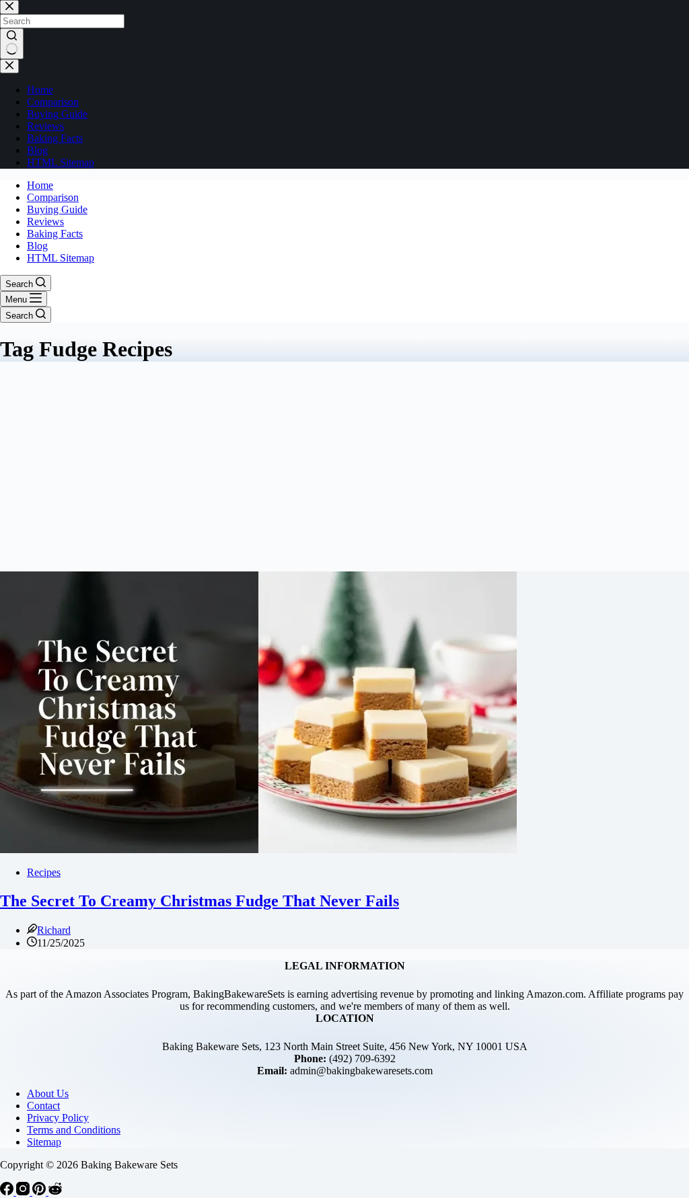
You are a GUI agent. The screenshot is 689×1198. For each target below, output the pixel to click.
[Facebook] (8, 1191)
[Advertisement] (344, 470)
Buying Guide (57, 209)
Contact (43, 1105)
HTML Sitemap (60, 258)
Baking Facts (55, 233)
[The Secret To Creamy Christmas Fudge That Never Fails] (258, 849)
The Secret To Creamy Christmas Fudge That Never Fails (199, 901)
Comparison (53, 197)
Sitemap (44, 1142)
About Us (48, 1093)
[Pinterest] (40, 1191)
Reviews (45, 221)
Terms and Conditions (73, 1129)
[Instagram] (24, 1191)
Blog (37, 245)
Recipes (44, 872)
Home (40, 185)
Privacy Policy (58, 1117)
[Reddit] (55, 1191)
